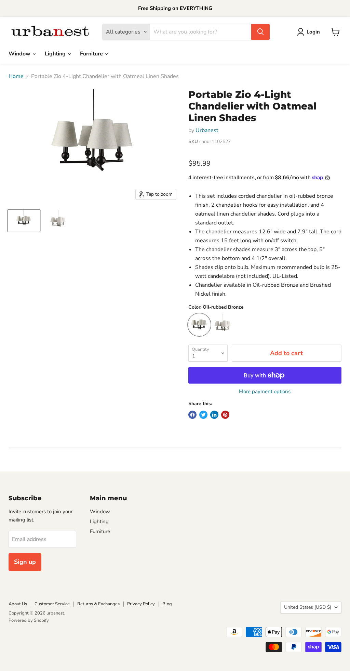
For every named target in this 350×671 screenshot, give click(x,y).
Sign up (25, 562)
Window (20, 53)
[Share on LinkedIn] (214, 415)
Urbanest (207, 130)
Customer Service (52, 604)
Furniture (92, 53)
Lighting (56, 53)
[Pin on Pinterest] (225, 415)
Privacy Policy (141, 604)
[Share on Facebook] (192, 415)
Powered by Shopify (29, 620)
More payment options (265, 392)
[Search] (260, 32)
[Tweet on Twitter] (203, 415)
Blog (167, 604)
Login (313, 31)
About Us (18, 604)
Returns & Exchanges (98, 604)
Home (16, 76)
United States (307, 607)
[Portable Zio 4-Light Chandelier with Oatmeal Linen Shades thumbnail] (24, 221)
